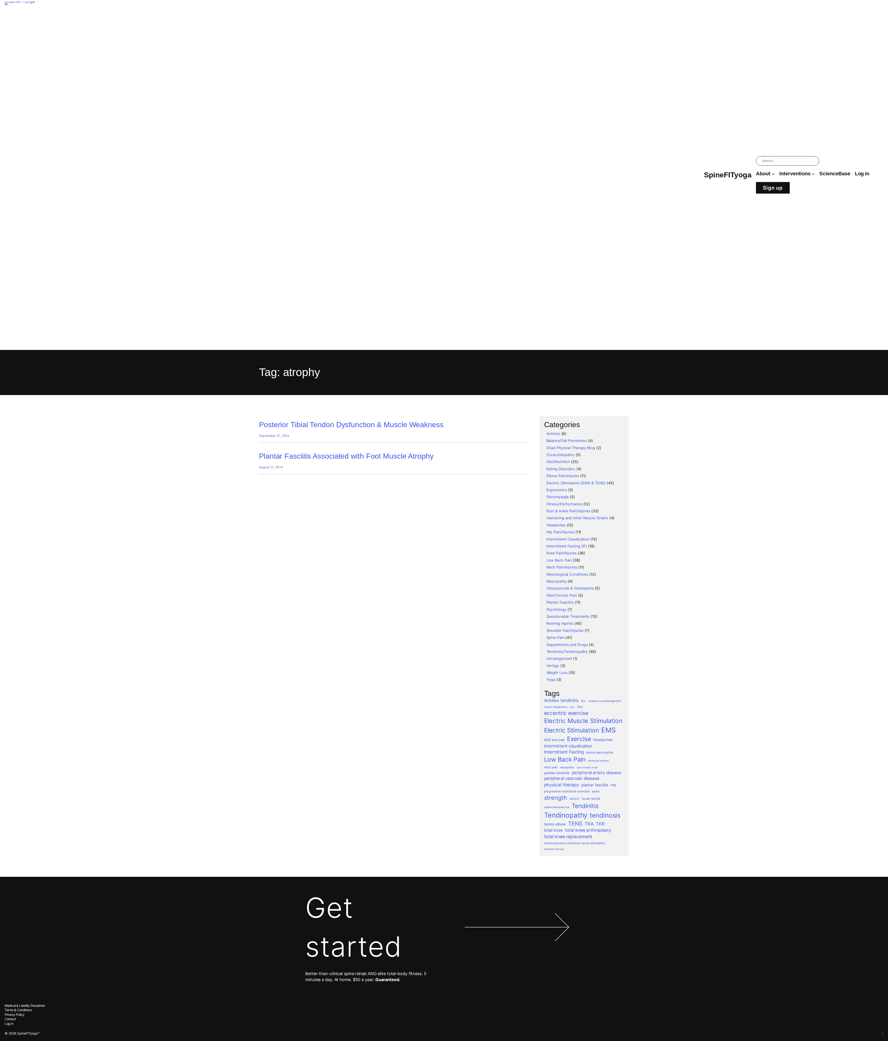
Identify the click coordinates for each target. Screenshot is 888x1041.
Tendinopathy (566, 815)
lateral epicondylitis (599, 752)
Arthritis (553, 433)
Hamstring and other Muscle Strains (577, 518)
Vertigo (552, 665)
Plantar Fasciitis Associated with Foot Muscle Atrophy (346, 456)
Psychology (556, 609)
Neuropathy (556, 581)
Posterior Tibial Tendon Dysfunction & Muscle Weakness (351, 424)
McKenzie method (598, 760)
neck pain (551, 767)
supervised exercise (556, 807)
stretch (574, 798)
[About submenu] (773, 173)
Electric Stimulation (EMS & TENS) (576, 483)
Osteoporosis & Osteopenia (570, 588)
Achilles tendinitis (561, 700)
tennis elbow (555, 824)
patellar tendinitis (557, 773)
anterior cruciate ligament (605, 701)
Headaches (556, 525)
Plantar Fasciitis (560, 602)
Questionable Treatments (568, 616)
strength (555, 797)
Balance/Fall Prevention (566, 440)
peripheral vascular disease (571, 778)
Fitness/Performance (564, 504)
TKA (589, 824)
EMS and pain (554, 740)
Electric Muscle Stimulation (583, 720)
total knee (553, 830)
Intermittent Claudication (567, 539)
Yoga (550, 679)
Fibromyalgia (557, 496)
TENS (575, 823)
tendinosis (605, 815)
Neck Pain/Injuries (561, 567)
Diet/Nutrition (558, 461)
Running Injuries (559, 623)
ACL (583, 701)
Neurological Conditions (567, 574)
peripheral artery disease (597, 772)
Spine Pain (555, 637)
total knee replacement (568, 836)
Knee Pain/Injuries (561, 553)
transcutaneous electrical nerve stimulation (575, 843)
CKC (572, 707)
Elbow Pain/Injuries (562, 475)
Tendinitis (585, 805)
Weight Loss (556, 672)
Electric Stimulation (571, 730)
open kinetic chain (587, 767)
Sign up (773, 188)
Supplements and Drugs (567, 644)
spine (596, 791)
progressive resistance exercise (567, 791)
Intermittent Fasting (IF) (566, 546)
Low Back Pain (559, 560)
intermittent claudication (568, 745)
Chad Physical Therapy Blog (570, 447)
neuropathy (567, 767)
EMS (608, 730)
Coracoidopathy (560, 454)
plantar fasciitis (594, 785)
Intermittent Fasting (564, 752)
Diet (580, 707)
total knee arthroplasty (588, 830)
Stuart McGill (591, 798)
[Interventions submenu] (813, 173)
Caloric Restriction (555, 707)
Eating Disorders (560, 468)
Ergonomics (556, 490)
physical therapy (561, 785)
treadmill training (554, 849)
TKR (600, 824)
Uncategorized (559, 658)
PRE (613, 785)
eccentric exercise (566, 713)
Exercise (579, 738)
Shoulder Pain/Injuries (565, 630)
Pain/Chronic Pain (561, 595)
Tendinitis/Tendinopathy (567, 651)
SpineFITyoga (727, 175)
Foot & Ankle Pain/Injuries (568, 511)
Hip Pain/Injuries (560, 532)
